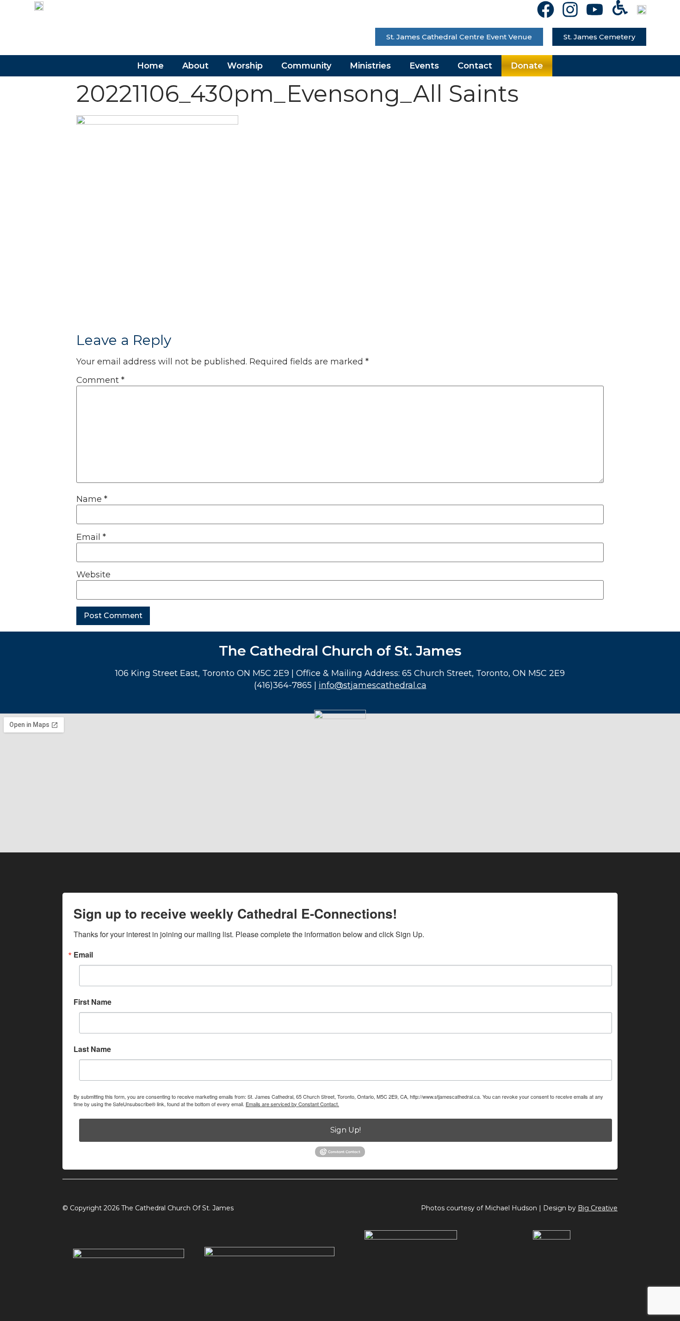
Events (424, 66)
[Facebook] (545, 9)
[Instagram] (570, 9)
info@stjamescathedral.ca (373, 685)
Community (306, 66)
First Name (92, 1002)
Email (91, 537)
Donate (527, 66)
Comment (100, 380)
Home (150, 66)
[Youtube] (594, 9)
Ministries (370, 66)
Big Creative (598, 1208)
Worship (245, 66)
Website (93, 574)
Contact (474, 66)
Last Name (92, 1049)
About (195, 66)
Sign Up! (345, 1130)
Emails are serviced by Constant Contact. (292, 1104)
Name (91, 499)
